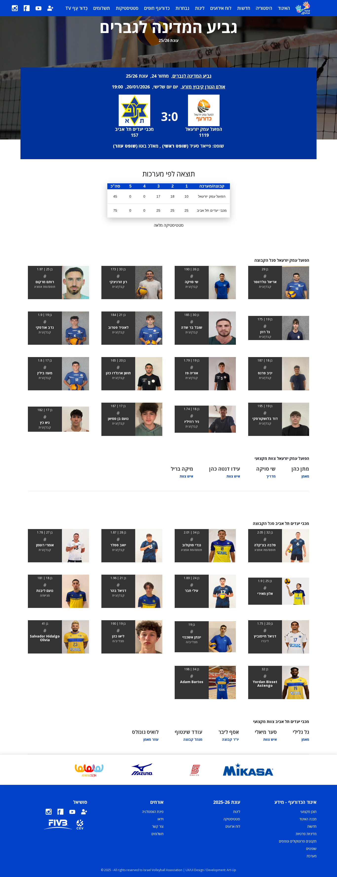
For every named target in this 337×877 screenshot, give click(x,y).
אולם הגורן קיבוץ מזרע (203, 87)
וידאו (161, 819)
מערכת (312, 856)
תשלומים (101, 8)
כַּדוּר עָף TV (76, 8)
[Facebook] (27, 8)
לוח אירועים (220, 8)
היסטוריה (264, 8)
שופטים (311, 848)
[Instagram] (15, 8)
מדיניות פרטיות (306, 833)
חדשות (243, 8)
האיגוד (284, 8)
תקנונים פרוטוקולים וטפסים (298, 841)
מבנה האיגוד (308, 819)
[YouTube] (38, 8)
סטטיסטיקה (232, 819)
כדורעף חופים (157, 8)
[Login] (50, 8)
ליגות (200, 8)
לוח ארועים (232, 826)
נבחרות (182, 8)
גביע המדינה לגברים (191, 76)
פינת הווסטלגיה (153, 811)
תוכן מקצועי (308, 811)
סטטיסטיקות (127, 8)
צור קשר (158, 826)
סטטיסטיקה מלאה (169, 225)
